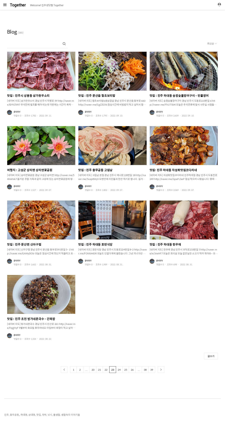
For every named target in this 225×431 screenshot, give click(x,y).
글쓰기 (211, 356)
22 (106, 370)
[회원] (220, 5)
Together (18, 5)
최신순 (211, 43)
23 (112, 370)
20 (93, 370)
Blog (12, 31)
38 (145, 370)
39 (151, 370)
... (86, 370)
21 (99, 370)
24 (119, 370)
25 (125, 370)
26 (132, 370)
